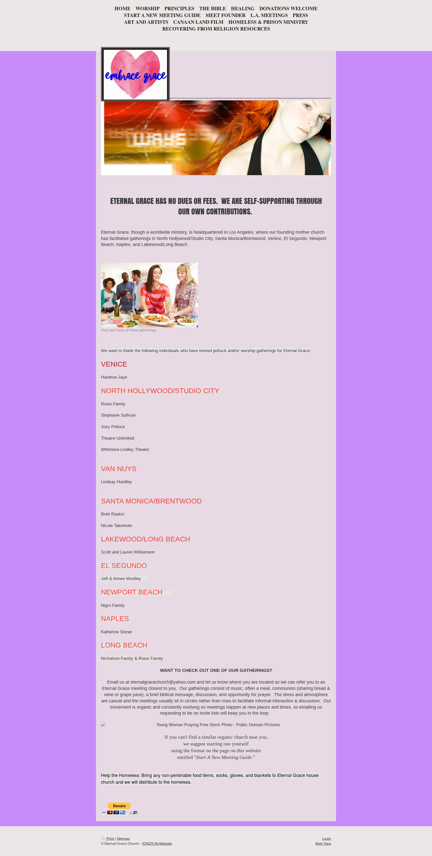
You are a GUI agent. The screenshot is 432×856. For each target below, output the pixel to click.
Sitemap (123, 838)
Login (326, 838)
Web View (323, 843)
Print (110, 838)
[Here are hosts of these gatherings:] (149, 295)
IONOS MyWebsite (157, 843)
